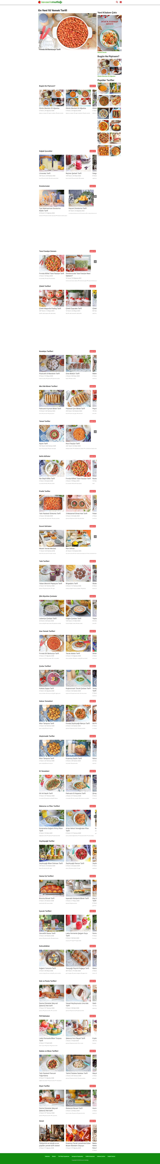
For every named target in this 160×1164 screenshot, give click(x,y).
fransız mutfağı (49, 903)
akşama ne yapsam (43, 113)
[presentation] (95, 96)
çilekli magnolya (46, 313)
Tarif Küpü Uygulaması (63, 1156)
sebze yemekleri (56, 518)
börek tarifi (45, 413)
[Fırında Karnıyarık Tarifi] (115, 113)
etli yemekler (49, 658)
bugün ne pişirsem (52, 113)
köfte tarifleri (51, 483)
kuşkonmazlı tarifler (76, 693)
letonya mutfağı (51, 693)
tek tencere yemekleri (84, 798)
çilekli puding (52, 313)
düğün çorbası (73, 623)
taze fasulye (52, 278)
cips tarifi (94, 763)
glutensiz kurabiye (56, 378)
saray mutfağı (50, 973)
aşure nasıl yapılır (52, 448)
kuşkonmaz (68, 693)
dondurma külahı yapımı (62, 215)
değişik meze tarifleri (43, 1080)
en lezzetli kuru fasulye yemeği (91, 448)
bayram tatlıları (95, 588)
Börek (40, 413)
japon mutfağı (42, 728)
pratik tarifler (49, 518)
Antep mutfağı (42, 623)
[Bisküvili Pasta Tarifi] (115, 138)
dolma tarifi (45, 868)
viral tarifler (68, 763)
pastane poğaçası (76, 973)
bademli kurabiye (42, 378)
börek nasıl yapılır (73, 413)
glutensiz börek (74, 903)
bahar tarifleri (68, 178)
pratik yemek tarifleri (54, 178)
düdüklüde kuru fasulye (79, 448)
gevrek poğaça (69, 973)
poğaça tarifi (84, 973)
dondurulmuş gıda (82, 280)
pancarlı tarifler (73, 868)
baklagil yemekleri (69, 448)
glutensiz (49, 378)
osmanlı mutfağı (42, 973)
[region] (67, 67)
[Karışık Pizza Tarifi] (103, 138)
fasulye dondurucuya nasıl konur (94, 280)
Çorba (67, 623)
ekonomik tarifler (83, 835)
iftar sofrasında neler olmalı (93, 553)
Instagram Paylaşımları (77, 1156)
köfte (47, 278)
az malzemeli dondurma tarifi (74, 213)
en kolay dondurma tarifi (92, 213)
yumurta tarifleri (57, 973)
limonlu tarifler (45, 178)
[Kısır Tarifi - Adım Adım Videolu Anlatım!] (103, 100)
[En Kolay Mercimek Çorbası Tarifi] (103, 88)
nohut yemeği (90, 835)
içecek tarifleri (75, 178)
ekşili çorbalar (49, 623)
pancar (67, 868)
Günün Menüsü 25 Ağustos (106, 76)
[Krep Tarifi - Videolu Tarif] (115, 100)
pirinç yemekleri (75, 798)
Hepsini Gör (92, 86)
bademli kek (94, 1008)
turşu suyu (68, 940)
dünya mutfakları (77, 588)
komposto (82, 178)
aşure (40, 448)
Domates (94, 1043)
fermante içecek (95, 938)
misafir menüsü (53, 553)
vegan (53, 588)
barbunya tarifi (42, 658)
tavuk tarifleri (84, 658)
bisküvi (67, 378)
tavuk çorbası (83, 693)
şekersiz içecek (55, 938)
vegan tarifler (78, 940)
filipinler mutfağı (77, 658)
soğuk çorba (57, 693)
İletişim (54, 1156)
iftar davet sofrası (69, 553)
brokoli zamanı (95, 518)
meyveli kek (54, 1010)
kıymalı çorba (95, 695)
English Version (111, 1156)
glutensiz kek (73, 1010)
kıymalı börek (51, 413)
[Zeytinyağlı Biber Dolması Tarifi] (115, 88)
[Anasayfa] (51, 3)
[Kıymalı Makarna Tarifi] (115, 150)
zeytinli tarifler (75, 763)
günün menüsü (60, 113)
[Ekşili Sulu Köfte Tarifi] (103, 113)
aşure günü (45, 448)
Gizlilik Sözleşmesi (90, 1156)
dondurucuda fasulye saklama (72, 280)
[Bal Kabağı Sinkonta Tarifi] (103, 150)
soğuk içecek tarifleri (96, 178)
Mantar (93, 973)
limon (40, 178)
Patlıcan (56, 798)
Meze (40, 553)
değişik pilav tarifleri (43, 835)
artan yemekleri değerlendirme (72, 835)
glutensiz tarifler (74, 518)
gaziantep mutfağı (57, 623)
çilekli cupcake (72, 313)
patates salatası (82, 1078)
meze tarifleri (45, 553)
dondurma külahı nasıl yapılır (50, 215)
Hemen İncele (102, 52)
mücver (51, 728)
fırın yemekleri (42, 278)
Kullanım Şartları (101, 1156)
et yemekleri (41, 483)
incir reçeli (81, 1043)
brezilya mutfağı (69, 588)
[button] (41, 32)
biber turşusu (41, 1045)
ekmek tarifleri (42, 903)
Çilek (40, 313)
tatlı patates (59, 1080)
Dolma (40, 868)
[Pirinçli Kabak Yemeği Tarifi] (103, 125)
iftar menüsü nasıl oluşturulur (80, 553)
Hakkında (47, 1156)
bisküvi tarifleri (73, 378)
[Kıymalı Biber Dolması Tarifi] (115, 125)
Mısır (47, 728)
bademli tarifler (95, 1113)
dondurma (41, 215)
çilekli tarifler (79, 313)
